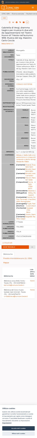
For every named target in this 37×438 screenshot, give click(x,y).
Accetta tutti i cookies (18, 428)
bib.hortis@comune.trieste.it (14, 285)
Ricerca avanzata (18, 14)
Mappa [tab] (6, 263)
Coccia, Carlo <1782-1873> (30, 185)
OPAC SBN (6, 14)
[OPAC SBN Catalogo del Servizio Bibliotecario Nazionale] (4, 7)
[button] (13, 22)
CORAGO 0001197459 (24, 84)
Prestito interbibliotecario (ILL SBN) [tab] (17, 258)
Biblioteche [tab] (8, 254)
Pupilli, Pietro (31, 204)
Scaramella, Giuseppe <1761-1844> (30, 209)
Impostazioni (7, 423)
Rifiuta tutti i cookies (18, 433)
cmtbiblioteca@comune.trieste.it (16, 296)
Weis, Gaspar (20, 219)
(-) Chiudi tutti (7, 243)
